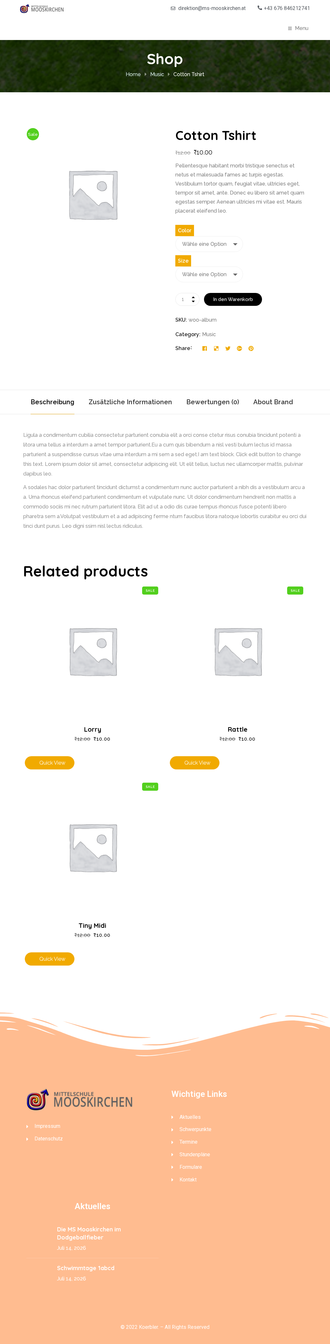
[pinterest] (251, 348)
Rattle (238, 729)
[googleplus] (239, 348)
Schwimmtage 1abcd (86, 1268)
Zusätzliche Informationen (130, 402)
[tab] (52, 402)
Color (184, 230)
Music (157, 74)
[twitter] (228, 348)
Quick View (92, 672)
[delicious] (216, 348)
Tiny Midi (92, 925)
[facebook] (204, 348)
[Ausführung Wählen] (92, 643)
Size (183, 261)
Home (133, 74)
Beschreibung (52, 402)
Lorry (92, 729)
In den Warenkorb (233, 299)
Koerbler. (149, 1327)
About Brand (273, 402)
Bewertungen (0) (212, 402)
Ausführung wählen (92, 643)
